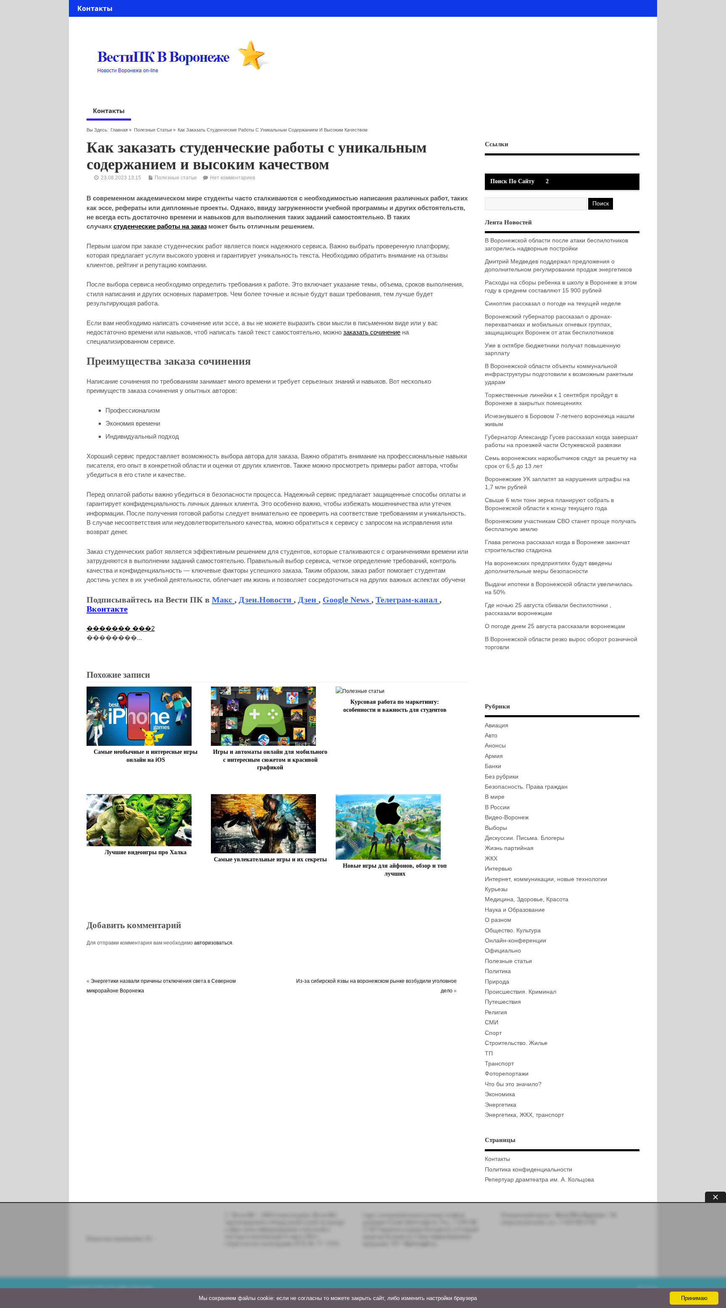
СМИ (491, 1022)
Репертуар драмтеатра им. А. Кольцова (539, 1179)
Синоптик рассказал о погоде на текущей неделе (553, 303)
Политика (498, 971)
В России (497, 807)
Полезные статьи (153, 129)
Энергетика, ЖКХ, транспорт (524, 1115)
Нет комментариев (232, 178)
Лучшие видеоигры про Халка (146, 852)
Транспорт (499, 1064)
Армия (494, 756)
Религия (496, 1012)
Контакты (95, 8)
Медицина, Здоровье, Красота (526, 899)
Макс (223, 599)
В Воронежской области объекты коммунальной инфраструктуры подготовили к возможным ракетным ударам (559, 374)
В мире (495, 797)
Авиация (496, 725)
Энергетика (500, 1105)
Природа (497, 982)
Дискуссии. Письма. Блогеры (524, 838)
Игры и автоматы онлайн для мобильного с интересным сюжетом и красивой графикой (270, 760)
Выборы (496, 828)
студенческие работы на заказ (160, 226)
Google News (347, 599)
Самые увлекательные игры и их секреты (270, 859)
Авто (491, 735)
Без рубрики (501, 777)
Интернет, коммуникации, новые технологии (546, 879)
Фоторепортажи (507, 1074)
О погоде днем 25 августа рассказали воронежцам (555, 626)
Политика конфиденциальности (528, 1169)
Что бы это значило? (513, 1084)
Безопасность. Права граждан (526, 787)
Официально (503, 950)
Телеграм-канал (407, 599)
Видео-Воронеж (507, 817)
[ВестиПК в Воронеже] (187, 89)
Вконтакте (107, 608)
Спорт (493, 1033)
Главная (119, 129)
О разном (498, 920)
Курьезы (496, 889)
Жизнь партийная (509, 848)
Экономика (500, 1094)
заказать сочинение (371, 332)
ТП (489, 1053)
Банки (493, 766)
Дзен (308, 599)
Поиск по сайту (512, 181)
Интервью (498, 869)
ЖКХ (491, 858)
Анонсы (495, 745)
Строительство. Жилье (516, 1043)
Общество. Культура (513, 930)
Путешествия (503, 1002)
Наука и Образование (515, 910)
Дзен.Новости (266, 599)
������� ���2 (121, 628)
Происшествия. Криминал (520, 992)
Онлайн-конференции (515, 940)
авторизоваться (213, 943)
